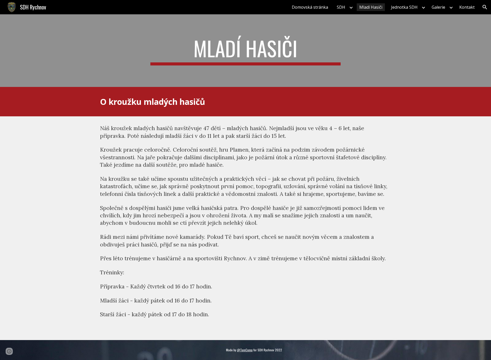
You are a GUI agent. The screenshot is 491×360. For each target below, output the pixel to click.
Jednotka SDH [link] (404, 7)
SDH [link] (341, 7)
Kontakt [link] (467, 7)
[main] (245, 51)
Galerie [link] (438, 7)
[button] (485, 7)
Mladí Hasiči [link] (370, 7)
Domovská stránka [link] (310, 7)
